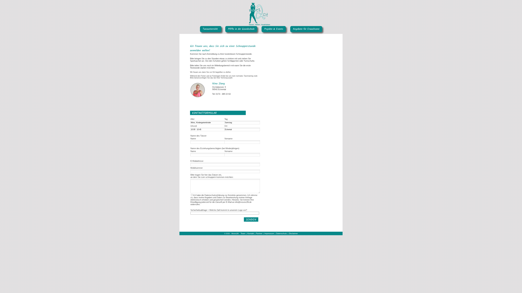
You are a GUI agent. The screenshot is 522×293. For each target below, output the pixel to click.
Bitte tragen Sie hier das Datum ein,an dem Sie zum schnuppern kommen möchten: (211, 176)
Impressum (269, 233)
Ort (225, 126)
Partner (259, 233)
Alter (192, 119)
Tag (226, 119)
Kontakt (250, 233)
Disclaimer (293, 233)
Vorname (228, 138)
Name (193, 138)
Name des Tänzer (198, 136)
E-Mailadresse (196, 161)
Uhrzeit (193, 126)
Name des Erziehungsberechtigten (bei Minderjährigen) (214, 148)
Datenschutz (281, 233)
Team (243, 233)
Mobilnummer (196, 168)
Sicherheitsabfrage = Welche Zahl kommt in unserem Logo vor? (218, 210)
